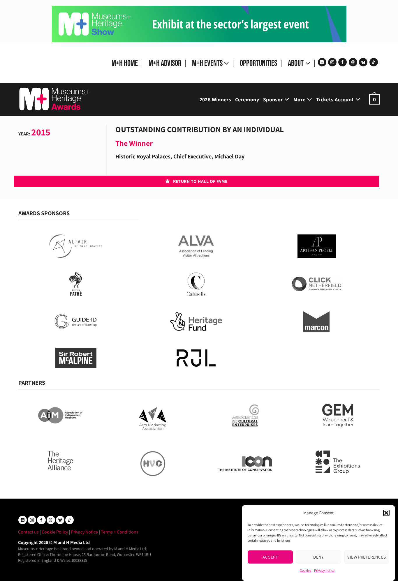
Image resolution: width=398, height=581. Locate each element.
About (296, 63)
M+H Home (125, 63)
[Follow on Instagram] (332, 62)
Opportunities (258, 63)
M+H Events (207, 63)
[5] (199, 24)
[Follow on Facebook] (342, 62)
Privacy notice (324, 570)
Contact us (28, 532)
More (299, 99)
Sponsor (273, 99)
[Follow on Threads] (353, 62)
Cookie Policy (55, 532)
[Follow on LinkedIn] (322, 62)
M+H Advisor (165, 63)
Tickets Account (335, 99)
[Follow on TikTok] (373, 62)
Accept (270, 556)
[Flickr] (363, 62)
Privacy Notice (84, 532)
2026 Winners (215, 99)
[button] (386, 513)
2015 (40, 132)
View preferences (366, 556)
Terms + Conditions (119, 532)
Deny (318, 556)
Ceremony (247, 99)
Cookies (305, 570)
